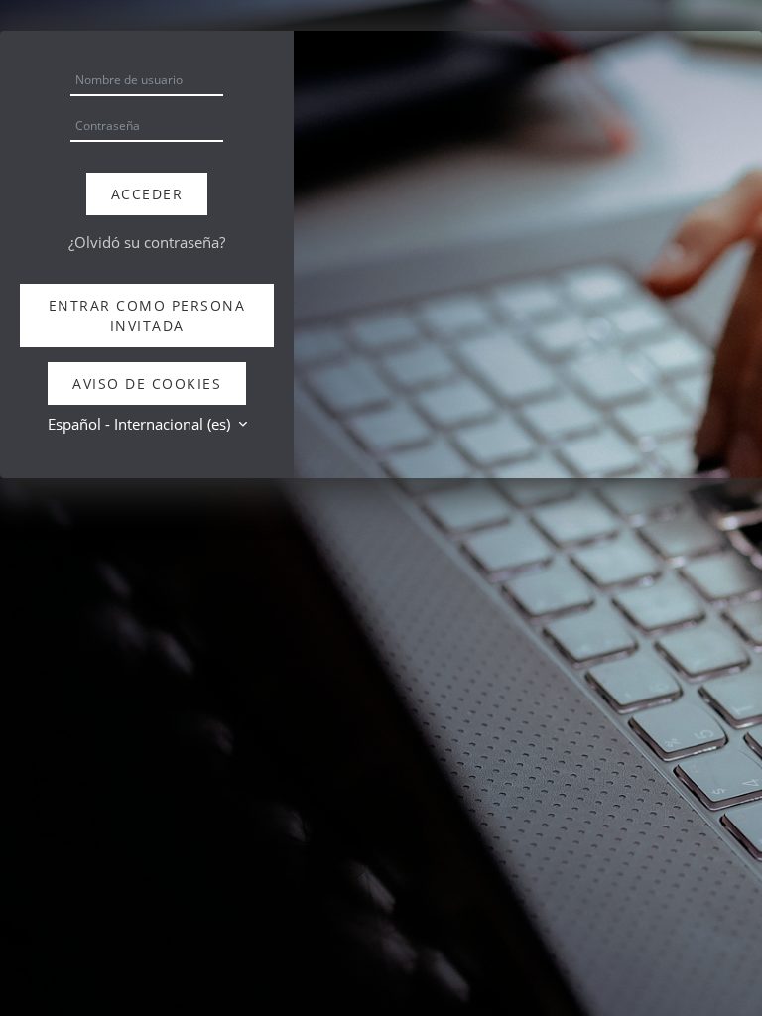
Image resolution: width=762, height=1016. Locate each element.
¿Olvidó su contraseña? (146, 242)
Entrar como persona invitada (147, 315)
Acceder (147, 194)
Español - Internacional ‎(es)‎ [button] (141, 424)
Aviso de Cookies (146, 383)
